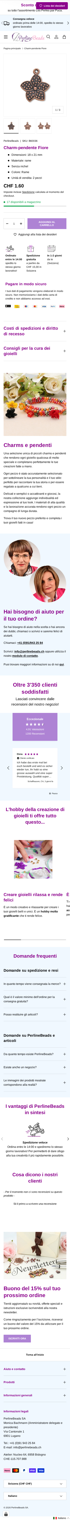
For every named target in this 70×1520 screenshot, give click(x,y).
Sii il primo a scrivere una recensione (35, 1203)
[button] (64, 37)
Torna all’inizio (35, 1354)
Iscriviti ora (17, 1338)
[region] (35, 768)
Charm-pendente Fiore (35, 48)
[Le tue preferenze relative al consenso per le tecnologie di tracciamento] (6, 1514)
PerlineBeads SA (19, 1507)
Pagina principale (12, 48)
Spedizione (28, 192)
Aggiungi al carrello (47, 224)
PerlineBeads (11, 140)
